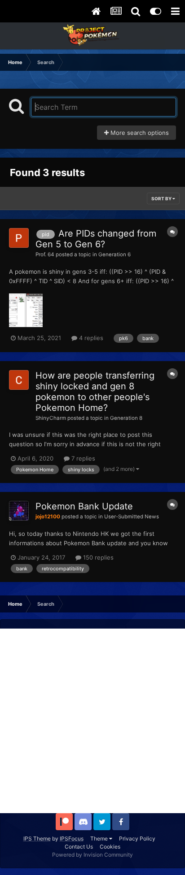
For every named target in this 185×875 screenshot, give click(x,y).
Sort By (161, 198)
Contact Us (79, 846)
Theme (99, 838)
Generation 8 (126, 418)
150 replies (97, 557)
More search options (139, 132)
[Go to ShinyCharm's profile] (19, 380)
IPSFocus (72, 838)
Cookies (110, 846)
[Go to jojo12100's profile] (19, 511)
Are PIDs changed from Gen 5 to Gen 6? (95, 239)
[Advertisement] (92, 721)
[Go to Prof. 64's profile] (19, 238)
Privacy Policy (137, 838)
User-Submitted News (131, 516)
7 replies (82, 458)
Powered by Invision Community (92, 854)
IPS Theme (37, 838)
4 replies (90, 337)
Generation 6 (114, 254)
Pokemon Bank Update (84, 506)
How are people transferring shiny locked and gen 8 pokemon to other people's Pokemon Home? (94, 391)
